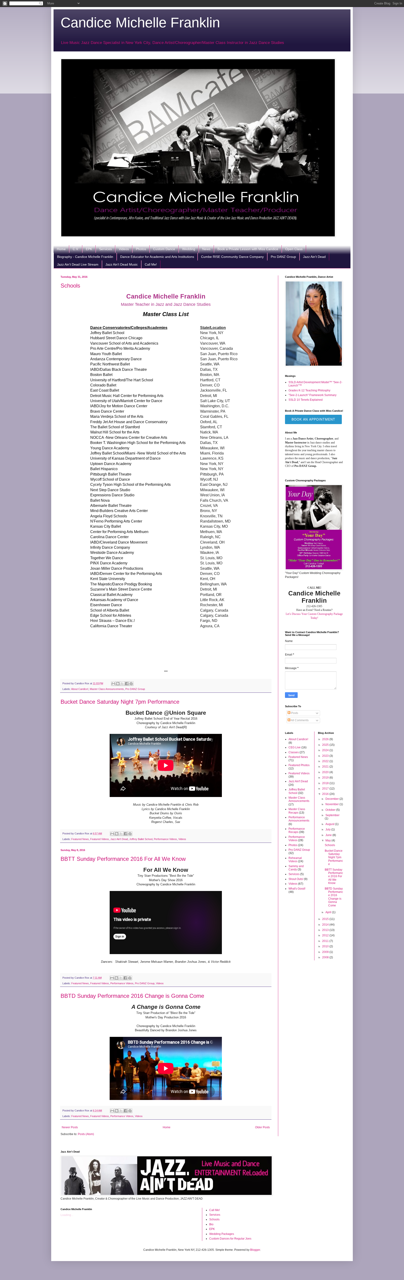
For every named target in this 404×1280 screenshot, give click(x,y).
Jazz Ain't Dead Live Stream (77, 264)
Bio (211, 1224)
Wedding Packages (221, 1234)
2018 (325, 783)
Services (105, 249)
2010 (325, 946)
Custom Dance (164, 249)
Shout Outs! (296, 879)
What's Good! (297, 888)
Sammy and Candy (296, 868)
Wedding (188, 249)
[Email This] (113, 683)
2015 (325, 919)
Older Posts (262, 1127)
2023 (325, 755)
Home (61, 249)
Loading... (67, 1215)
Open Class (294, 249)
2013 (325, 930)
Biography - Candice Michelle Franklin (85, 257)
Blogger (255, 1249)
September (332, 815)
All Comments (299, 720)
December (332, 798)
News (206, 249)
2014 (325, 924)
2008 (325, 957)
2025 (325, 744)
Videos (124, 249)
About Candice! (79, 689)
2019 (325, 777)
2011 (325, 941)
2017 (325, 788)
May (328, 840)
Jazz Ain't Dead (314, 257)
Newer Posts (70, 1127)
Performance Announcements (299, 819)
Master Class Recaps (297, 811)
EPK (89, 249)
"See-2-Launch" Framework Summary (312, 395)
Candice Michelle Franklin (140, 22)
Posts (294, 713)
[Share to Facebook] (126, 683)
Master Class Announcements (107, 689)
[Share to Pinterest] (131, 683)
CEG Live (295, 747)
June (328, 835)
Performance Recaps (297, 830)
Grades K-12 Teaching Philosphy (309, 390)
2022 (325, 761)
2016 (325, 794)
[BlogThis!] (117, 683)
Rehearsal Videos (295, 859)
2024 (325, 750)
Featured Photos (299, 765)
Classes (294, 752)
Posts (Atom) (86, 1134)
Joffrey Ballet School (140, 839)
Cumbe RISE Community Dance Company (232, 257)
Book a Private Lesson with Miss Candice (247, 249)
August (330, 824)
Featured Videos (99, 839)
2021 (325, 766)
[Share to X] (122, 683)
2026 (325, 739)
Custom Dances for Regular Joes (230, 1238)
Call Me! (151, 264)
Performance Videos (165, 839)
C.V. (76, 249)
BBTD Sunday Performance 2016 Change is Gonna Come (132, 996)
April (328, 912)
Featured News (80, 839)
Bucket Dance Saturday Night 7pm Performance (120, 702)
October (330, 809)
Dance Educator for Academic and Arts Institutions (157, 257)
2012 (325, 935)
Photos (141, 249)
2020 (325, 772)
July (328, 829)
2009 (325, 952)
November (332, 804)
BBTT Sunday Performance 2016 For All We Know (123, 859)
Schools (70, 285)
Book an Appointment (313, 419)
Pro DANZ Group (283, 257)
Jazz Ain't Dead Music (121, 264)
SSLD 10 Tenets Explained (306, 399)
